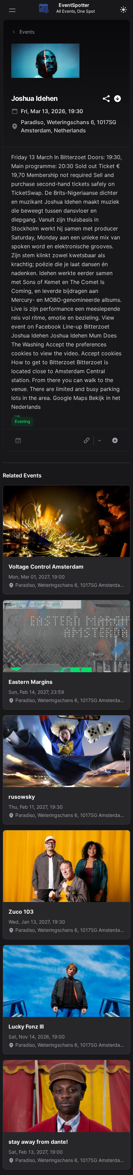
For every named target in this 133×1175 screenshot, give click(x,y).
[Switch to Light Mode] (123, 9)
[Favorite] (18, 440)
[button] (22, 421)
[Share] (99, 440)
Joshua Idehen (34, 98)
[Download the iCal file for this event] (115, 440)
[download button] (117, 98)
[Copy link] (86, 440)
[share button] (106, 98)
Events (26, 32)
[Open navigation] (12, 10)
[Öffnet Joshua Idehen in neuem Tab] (66, 61)
